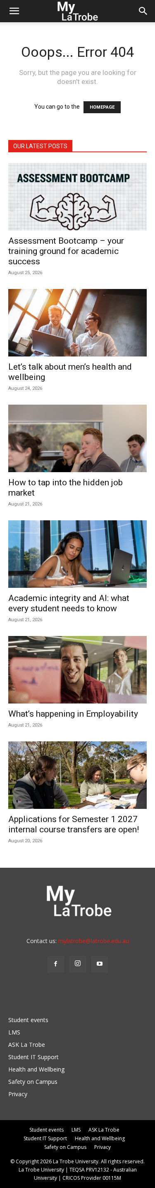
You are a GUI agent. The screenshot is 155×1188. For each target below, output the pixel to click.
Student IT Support (33, 1057)
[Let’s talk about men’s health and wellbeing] (77, 322)
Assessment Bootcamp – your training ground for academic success (66, 251)
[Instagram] (77, 964)
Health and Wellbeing (36, 1069)
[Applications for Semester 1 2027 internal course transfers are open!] (77, 775)
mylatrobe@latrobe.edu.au (93, 941)
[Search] (143, 11)
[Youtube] (99, 964)
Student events (28, 1020)
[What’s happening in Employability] (77, 669)
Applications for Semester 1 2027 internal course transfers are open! (73, 824)
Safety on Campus (32, 1082)
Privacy (17, 1094)
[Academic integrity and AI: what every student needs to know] (77, 554)
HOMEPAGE (102, 107)
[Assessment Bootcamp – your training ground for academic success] (77, 197)
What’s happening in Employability (73, 714)
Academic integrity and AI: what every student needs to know (68, 603)
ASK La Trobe (26, 1044)
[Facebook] (56, 964)
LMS (14, 1032)
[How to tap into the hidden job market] (77, 438)
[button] (14, 11)
